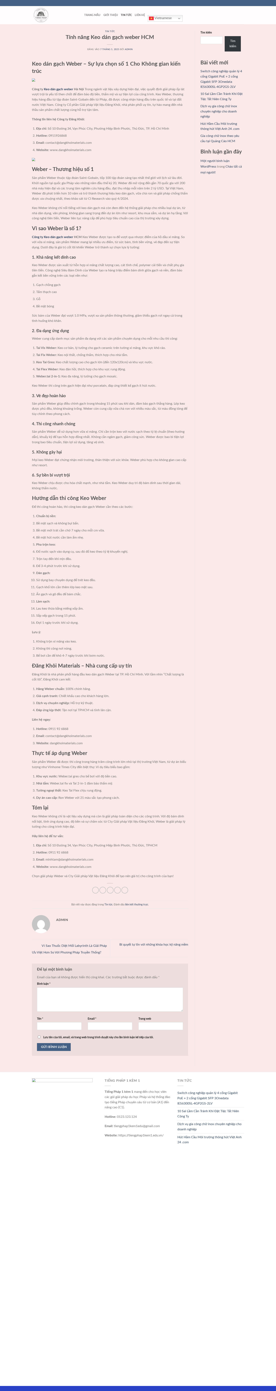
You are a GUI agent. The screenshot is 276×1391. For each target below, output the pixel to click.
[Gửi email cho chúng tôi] (242, 3)
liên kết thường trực (136, 904)
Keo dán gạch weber (58, 89)
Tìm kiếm (206, 32)
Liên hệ (140, 15)
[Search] (79, 15)
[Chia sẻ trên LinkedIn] (124, 890)
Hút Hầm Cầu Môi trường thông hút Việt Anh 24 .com (209, 1140)
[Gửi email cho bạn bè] (110, 890)
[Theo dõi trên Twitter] (238, 3)
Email (92, 1018)
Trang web (144, 1018)
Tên (40, 1018)
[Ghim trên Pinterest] (117, 890)
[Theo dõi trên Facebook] (230, 3)
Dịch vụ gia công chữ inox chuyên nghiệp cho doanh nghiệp (218, 111)
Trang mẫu (92, 15)
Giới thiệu (110, 15)
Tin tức (126, 15)
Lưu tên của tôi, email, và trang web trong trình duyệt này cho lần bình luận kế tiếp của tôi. (98, 1037)
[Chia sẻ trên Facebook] (95, 890)
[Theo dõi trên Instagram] (234, 3)
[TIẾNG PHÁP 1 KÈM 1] (52, 15)
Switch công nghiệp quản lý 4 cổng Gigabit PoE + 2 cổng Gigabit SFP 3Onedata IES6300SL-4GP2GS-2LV (207, 1098)
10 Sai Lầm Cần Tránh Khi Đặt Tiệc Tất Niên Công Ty (208, 1114)
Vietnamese (163, 18)
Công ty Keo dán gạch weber (52, 237)
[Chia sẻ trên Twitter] (102, 890)
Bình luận (44, 983)
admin (129, 49)
